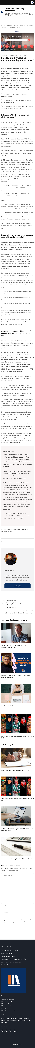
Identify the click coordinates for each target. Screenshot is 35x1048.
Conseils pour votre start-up (10, 950)
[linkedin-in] (2, 1031)
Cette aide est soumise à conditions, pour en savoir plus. (16, 506)
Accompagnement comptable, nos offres (14, 959)
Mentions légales (6, 965)
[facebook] (6, 1031)
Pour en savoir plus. (19, 478)
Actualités (4, 64)
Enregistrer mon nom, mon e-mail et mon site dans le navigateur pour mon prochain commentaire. (17, 921)
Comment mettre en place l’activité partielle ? (16, 859)
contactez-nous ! (6, 532)
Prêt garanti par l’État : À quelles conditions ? (15, 770)
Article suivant (17, 612)
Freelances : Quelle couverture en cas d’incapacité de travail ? (13, 646)
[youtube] (14, 1031)
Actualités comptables (8, 956)
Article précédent (18, 604)
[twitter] (10, 1031)
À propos (17, 586)
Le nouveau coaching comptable (14, 9)
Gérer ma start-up (7, 953)
